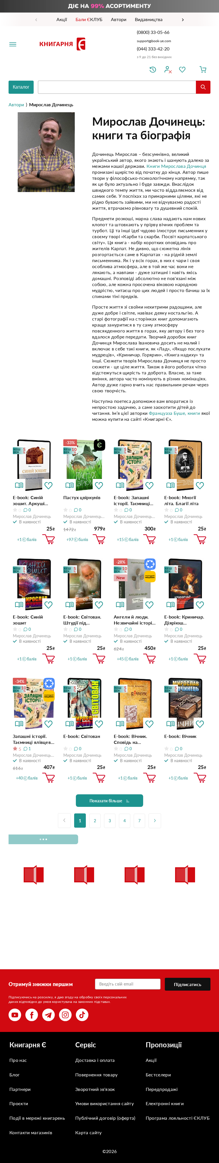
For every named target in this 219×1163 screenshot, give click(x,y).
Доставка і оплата (95, 1060)
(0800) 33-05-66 (154, 32)
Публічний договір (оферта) (105, 1118)
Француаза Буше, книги (174, 413)
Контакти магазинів (30, 1132)
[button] (48, 485)
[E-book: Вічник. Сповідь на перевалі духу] (135, 704)
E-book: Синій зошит (28, 619)
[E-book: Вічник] (185, 704)
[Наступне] (155, 820)
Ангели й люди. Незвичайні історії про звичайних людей (133, 620)
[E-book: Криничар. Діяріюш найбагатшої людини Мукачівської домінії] (185, 584)
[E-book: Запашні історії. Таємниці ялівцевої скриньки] (135, 465)
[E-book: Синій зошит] (34, 584)
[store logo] (63, 44)
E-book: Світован (81, 736)
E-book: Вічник (180, 736)
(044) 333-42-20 (153, 48)
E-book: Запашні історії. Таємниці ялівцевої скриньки (132, 500)
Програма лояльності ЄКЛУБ (178, 1118)
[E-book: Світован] (84, 704)
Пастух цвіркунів (81, 497)
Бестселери (158, 1074)
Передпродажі (162, 1089)
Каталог (21, 87)
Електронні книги (165, 1103)
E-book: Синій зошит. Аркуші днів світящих (28, 500)
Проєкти (18, 1103)
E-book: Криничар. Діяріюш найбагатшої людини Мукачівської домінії (184, 620)
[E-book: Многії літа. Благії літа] (185, 465)
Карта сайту (88, 1132)
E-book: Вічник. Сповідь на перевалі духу (130, 739)
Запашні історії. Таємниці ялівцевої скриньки (34, 739)
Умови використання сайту (104, 1103)
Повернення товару (96, 1074)
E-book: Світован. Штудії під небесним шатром (83, 620)
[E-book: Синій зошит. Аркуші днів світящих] (34, 465)
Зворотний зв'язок (95, 1089)
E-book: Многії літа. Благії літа (181, 500)
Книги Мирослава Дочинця (176, 166)
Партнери (20, 1089)
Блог (14, 1074)
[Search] (203, 87)
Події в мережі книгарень (37, 1118)
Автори (16, 104)
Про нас (18, 1060)
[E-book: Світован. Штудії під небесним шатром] (84, 584)
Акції (151, 1060)
